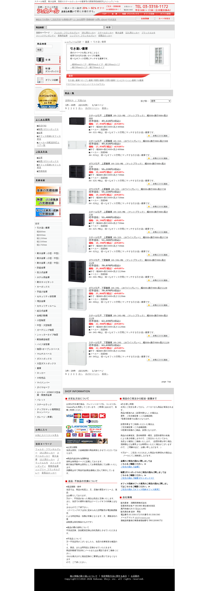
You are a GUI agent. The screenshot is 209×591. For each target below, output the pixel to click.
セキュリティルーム (46, 306)
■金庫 (39, 132)
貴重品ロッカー (105, 36)
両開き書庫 (99, 80)
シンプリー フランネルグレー (83, 36)
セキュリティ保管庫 (46, 296)
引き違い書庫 (43, 227)
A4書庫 (140, 80)
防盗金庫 (41, 267)
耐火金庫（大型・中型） (48, 263)
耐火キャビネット (45, 282)
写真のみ (82, 100)
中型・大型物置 (44, 325)
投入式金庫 (42, 272)
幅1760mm (42, 245)
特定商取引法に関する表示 (114, 576)
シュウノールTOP (72, 42)
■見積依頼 (42, 171)
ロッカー (41, 373)
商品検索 (40, 27)
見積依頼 (90, 19)
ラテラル (71, 84)
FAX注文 (112, 19)
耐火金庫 (119, 33)
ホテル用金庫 (43, 277)
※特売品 (41, 378)
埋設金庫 (41, 301)
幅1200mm (42, 238)
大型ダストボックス (46, 363)
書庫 (37, 223)
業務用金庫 (63, 36)
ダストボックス (44, 358)
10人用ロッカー (89, 33)
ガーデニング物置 (45, 330)
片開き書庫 (110, 80)
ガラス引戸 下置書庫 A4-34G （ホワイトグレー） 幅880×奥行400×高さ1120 (128, 288)
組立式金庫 (42, 311)
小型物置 (41, 320)
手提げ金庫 (42, 291)
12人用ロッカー (132, 33)
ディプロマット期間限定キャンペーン (48, 410)
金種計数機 (42, 315)
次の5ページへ (92, 108)
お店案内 (135, 576)
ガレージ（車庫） (45, 417)
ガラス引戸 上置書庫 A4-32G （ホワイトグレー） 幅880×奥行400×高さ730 (127, 189)
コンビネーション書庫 (126, 80)
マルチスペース (44, 354)
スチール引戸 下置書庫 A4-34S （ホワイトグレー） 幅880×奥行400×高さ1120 (129, 342)
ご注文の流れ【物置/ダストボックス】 (137, 478)
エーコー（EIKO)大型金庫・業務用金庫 (48, 393)
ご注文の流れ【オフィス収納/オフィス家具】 (140, 489)
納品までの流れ (43, 19)
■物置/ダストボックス (48, 129)
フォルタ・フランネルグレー (67, 33)
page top (166, 382)
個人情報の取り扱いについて (83, 576)
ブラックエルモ (148, 33)
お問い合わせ (101, 19)
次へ (80, 108)
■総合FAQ (41, 125)
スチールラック (44, 404)
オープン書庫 (87, 80)
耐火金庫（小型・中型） (48, 253)
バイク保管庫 (43, 344)
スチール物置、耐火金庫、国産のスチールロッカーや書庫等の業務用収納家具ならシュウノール (76, 1)
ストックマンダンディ (46, 36)
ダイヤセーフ (43, 387)
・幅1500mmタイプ (78, 67)
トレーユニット (83, 84)
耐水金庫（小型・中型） (48, 258)
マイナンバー (43, 382)
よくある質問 (43, 120)
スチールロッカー (105, 33)
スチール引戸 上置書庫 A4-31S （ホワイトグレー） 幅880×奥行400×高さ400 (128, 141)
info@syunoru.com (142, 517)
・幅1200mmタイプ (111, 64)
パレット (41, 400)
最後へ (105, 108)
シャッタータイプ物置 (47, 334)
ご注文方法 (42, 152)
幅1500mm (42, 241)
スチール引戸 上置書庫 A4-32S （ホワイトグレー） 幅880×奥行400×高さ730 (128, 237)
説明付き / (71, 100)
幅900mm (41, 235)
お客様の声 (67, 19)
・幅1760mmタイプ (96, 67)
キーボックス (43, 287)
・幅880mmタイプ (78, 64)
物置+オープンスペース (48, 349)
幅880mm (41, 231)
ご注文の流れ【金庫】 (130, 467)
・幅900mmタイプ (94, 64)
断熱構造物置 (43, 339)
